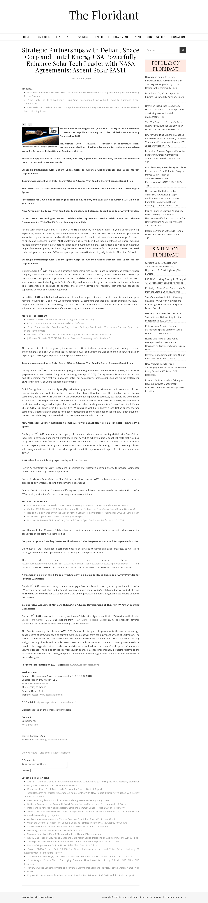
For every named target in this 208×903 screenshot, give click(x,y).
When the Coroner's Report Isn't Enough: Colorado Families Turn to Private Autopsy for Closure (77, 822)
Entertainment (118, 36)
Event (137, 36)
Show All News (29, 752)
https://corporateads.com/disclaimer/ (56, 702)
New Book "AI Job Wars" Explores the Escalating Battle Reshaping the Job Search (69, 800)
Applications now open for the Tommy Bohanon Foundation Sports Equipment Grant (71, 818)
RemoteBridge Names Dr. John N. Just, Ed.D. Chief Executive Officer (62, 845)
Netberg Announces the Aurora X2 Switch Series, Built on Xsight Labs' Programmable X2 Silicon (76, 803)
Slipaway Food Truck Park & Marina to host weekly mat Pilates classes (64, 833)
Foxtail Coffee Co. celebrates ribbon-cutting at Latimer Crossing (60, 319)
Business (82, 36)
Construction (156, 36)
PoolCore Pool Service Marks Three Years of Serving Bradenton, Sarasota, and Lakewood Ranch (77, 505)
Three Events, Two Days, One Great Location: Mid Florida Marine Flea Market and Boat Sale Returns (79, 856)
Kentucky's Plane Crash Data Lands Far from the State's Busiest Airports (65, 789)
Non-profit (43, 36)
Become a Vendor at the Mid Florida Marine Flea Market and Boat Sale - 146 (164, 234)
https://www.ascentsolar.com (47, 694)
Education (178, 36)
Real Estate (63, 36)
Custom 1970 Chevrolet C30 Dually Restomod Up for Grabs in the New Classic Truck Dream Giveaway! (81, 508)
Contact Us (181, 897)
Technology (41, 739)
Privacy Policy (156, 897)
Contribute (169, 897)
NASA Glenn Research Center (90, 619)
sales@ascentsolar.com (40, 683)
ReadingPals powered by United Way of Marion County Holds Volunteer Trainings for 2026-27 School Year (83, 512)
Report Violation (61, 752)
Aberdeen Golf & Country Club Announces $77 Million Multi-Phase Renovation (67, 826)
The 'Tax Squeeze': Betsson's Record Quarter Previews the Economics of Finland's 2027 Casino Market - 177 (164, 126)
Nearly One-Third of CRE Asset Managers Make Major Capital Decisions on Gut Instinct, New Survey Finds (82, 837)
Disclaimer (45, 752)
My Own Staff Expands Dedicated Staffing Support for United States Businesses (69, 334)
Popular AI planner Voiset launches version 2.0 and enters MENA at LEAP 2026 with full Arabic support (80, 875)
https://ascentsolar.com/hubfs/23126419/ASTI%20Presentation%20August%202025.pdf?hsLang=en (75, 563)
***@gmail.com (30, 724)
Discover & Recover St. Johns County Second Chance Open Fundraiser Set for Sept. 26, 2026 (75, 520)
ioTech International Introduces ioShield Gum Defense (55, 323)
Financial (52, 739)
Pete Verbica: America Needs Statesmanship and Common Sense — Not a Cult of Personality (76, 807)
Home (26, 36)
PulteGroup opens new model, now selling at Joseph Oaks (57, 516)
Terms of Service (140, 897)
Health (98, 36)
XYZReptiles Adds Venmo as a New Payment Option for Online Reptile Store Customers (73, 841)
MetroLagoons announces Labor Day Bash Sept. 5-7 (54, 830)
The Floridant (104, 15)
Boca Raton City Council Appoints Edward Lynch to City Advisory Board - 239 (165, 97)
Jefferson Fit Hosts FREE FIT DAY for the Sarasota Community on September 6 (68, 338)
